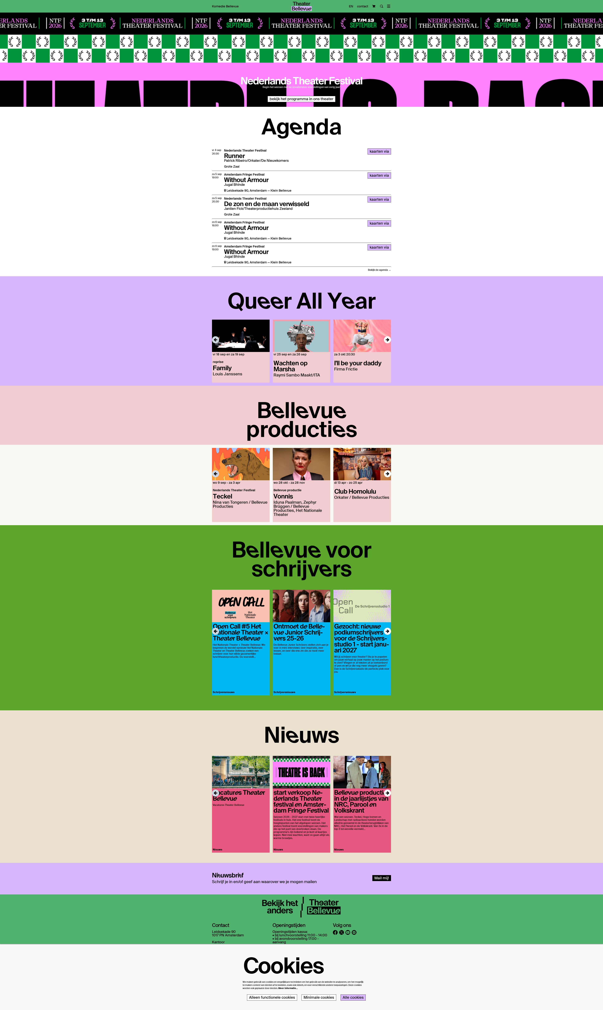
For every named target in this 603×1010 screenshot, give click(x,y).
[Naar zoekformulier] (381, 6)
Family (222, 368)
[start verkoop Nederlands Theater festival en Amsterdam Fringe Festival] (301, 772)
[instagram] (354, 932)
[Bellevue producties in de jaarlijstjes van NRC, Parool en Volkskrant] (362, 772)
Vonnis (283, 496)
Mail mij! (381, 878)
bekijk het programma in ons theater (301, 98)
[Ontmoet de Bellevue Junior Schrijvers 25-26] (301, 606)
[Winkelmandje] (374, 6)
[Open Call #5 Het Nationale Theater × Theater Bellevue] (241, 606)
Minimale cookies (319, 997)
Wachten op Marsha (290, 366)
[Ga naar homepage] (301, 6)
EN (351, 6)
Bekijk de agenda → (379, 270)
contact (362, 6)
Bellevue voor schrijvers (301, 558)
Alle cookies (353, 997)
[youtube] (347, 932)
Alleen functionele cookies (272, 997)
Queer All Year (302, 300)
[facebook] (335, 932)
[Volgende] (387, 339)
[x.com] (341, 932)
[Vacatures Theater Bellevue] (241, 772)
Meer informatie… (288, 988)
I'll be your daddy (357, 363)
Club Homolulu (355, 491)
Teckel (222, 496)
